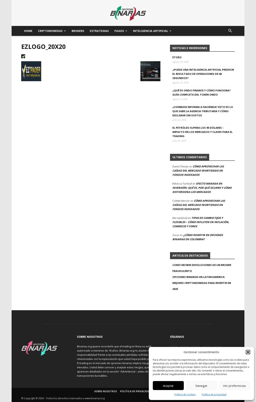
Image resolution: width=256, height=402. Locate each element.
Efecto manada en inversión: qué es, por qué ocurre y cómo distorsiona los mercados (202, 188)
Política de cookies (185, 394)
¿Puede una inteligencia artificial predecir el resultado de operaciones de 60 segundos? (203, 74)
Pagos (119, 31)
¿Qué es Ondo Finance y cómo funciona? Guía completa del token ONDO (201, 92)
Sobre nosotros (105, 391)
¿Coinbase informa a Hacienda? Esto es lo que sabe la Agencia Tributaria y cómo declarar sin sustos (202, 111)
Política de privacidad (214, 394)
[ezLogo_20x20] (23, 57)
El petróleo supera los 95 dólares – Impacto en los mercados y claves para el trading (202, 132)
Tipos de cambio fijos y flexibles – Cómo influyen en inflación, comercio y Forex (200, 222)
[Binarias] (128, 13)
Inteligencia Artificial (150, 31)
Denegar (201, 386)
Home (28, 31)
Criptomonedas (50, 31)
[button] (248, 352)
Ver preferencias (234, 386)
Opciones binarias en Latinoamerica (198, 277)
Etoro (177, 57)
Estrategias (99, 31)
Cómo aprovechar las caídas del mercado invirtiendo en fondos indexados (198, 171)
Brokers (78, 31)
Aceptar (168, 386)
